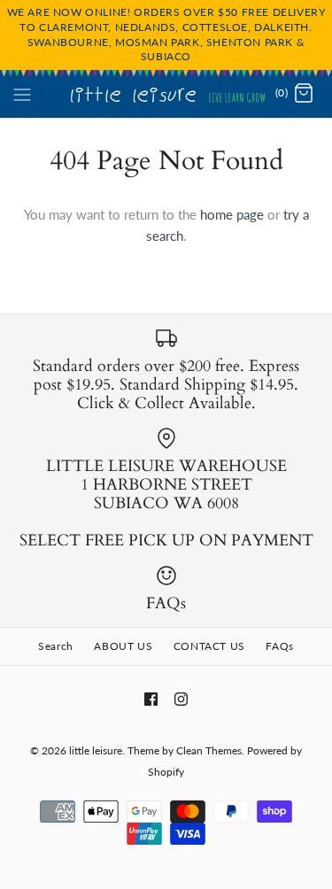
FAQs (279, 646)
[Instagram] (181, 699)
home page (232, 214)
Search (55, 646)
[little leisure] (166, 94)
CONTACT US (209, 646)
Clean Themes (209, 750)
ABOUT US (123, 646)
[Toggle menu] (22, 93)
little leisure (95, 750)
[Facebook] (151, 699)
